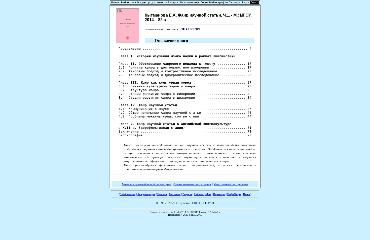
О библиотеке (127, 194)
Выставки (174, 194)
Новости (162, 194)
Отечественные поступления (192, 184)
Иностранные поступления (231, 184)
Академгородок (146, 194)
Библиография (202, 194)
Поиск (246, 194)
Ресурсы (187, 194)
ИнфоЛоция (234, 194)
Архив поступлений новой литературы (146, 184)
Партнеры (219, 194)
